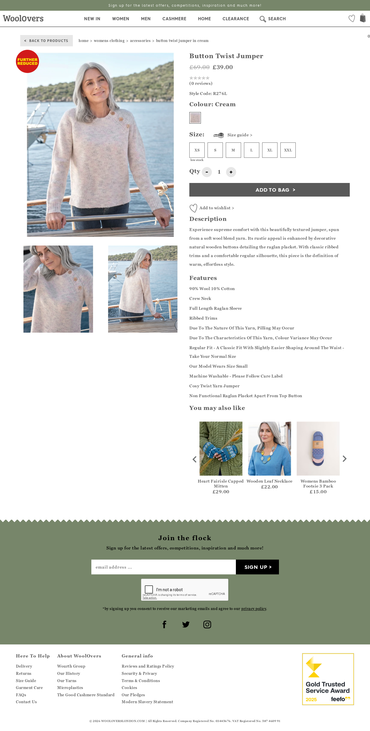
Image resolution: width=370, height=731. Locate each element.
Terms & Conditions (141, 680)
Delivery (24, 666)
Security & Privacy (139, 673)
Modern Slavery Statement (147, 701)
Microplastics (70, 687)
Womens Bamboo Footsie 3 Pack (318, 483)
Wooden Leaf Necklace (270, 481)
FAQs (21, 694)
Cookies (129, 687)
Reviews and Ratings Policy (148, 666)
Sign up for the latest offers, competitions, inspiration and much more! (185, 5)
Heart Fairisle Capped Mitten (221, 483)
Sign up (256, 567)
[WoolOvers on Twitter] (185, 623)
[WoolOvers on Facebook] (163, 623)
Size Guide (26, 680)
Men (146, 19)
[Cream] (195, 118)
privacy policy (253, 609)
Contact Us (26, 701)
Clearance (236, 19)
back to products (48, 40)
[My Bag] (363, 19)
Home (204, 19)
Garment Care (29, 687)
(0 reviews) (201, 83)
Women (121, 19)
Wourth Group (71, 666)
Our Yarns (67, 680)
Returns (24, 673)
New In (92, 19)
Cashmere (174, 19)
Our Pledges (133, 694)
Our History (68, 673)
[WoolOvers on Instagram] (206, 623)
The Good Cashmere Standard (85, 694)
